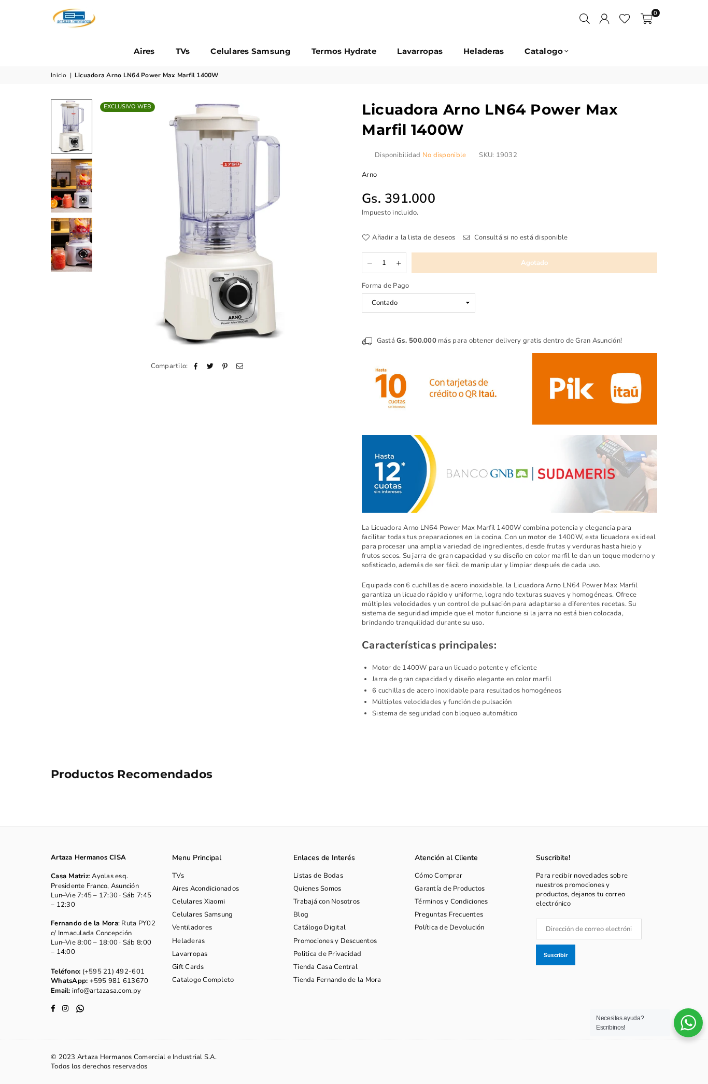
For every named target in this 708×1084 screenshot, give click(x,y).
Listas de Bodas (318, 875)
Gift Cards (188, 967)
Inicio (59, 75)
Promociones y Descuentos (335, 941)
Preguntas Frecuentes (449, 914)
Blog (300, 914)
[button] (646, 18)
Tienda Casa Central (325, 967)
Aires (144, 51)
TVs (183, 51)
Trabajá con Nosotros (326, 901)
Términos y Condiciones (451, 901)
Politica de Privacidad (327, 954)
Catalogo (544, 51)
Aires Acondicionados (205, 888)
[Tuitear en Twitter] (211, 366)
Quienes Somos (317, 888)
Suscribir (556, 955)
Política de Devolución (450, 927)
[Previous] (112, 224)
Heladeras (483, 51)
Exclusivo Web (127, 106)
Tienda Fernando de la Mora (337, 979)
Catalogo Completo (203, 979)
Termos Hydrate (344, 51)
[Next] (332, 224)
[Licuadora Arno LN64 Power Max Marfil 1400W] (71, 126)
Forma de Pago (385, 285)
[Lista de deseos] (624, 18)
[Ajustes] (604, 18)
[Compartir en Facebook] (196, 366)
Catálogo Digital (319, 927)
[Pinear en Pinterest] (225, 366)
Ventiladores (192, 927)
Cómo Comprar (438, 875)
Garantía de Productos (450, 888)
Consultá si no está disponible (520, 237)
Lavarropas (420, 51)
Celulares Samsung (250, 51)
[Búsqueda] (584, 18)
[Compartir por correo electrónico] (240, 366)
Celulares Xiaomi (198, 901)
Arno (369, 174)
